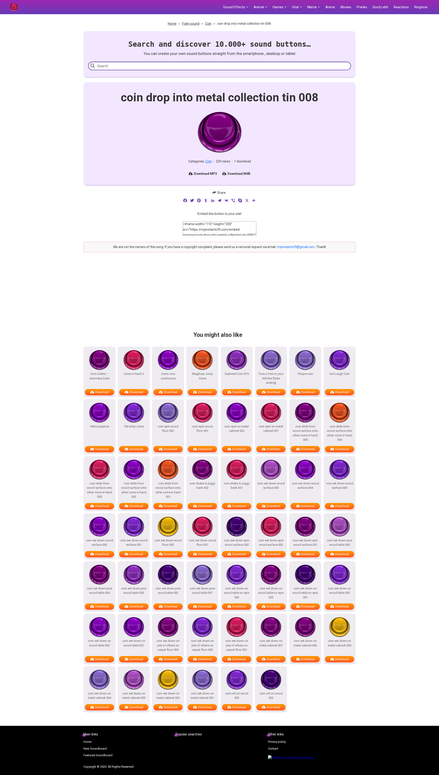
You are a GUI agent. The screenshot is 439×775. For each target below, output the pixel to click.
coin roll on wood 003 (236, 696)
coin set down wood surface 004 (305, 486)
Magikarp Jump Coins (202, 376)
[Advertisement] (219, 296)
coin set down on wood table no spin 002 (271, 593)
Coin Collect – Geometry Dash (99, 376)
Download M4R (239, 174)
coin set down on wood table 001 (133, 643)
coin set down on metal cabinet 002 (168, 696)
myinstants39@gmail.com (296, 247)
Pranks (362, 7)
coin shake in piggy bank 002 (202, 486)
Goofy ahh (380, 7)
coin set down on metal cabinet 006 (305, 643)
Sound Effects (234, 7)
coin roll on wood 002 (271, 696)
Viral (295, 7)
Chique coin (305, 373)
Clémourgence (99, 426)
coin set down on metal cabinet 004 (99, 696)
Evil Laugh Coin (340, 373)
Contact (273, 748)
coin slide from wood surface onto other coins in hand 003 (99, 490)
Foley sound (190, 23)
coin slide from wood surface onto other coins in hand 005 (305, 433)
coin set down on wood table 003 (339, 591)
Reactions (401, 7)
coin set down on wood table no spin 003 (236, 593)
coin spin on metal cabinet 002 (237, 429)
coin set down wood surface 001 (133, 543)
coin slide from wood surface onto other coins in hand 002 (134, 490)
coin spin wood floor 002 (168, 429)
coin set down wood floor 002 (168, 543)
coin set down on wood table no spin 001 (305, 593)
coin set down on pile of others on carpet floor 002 (202, 645)
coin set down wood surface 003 (339, 486)
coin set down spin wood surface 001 (305, 543)
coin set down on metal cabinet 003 (133, 696)
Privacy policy (277, 741)
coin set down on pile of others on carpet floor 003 (168, 645)
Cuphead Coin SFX (237, 373)
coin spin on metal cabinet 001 (271, 429)
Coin (208, 23)
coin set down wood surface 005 (271, 486)
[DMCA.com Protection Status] (312, 758)
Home (172, 23)
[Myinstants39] (14, 7)
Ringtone (421, 7)
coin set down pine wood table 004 (99, 591)
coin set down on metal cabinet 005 (339, 643)
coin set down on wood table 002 (99, 643)
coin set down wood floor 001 (202, 543)
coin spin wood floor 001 (202, 429)
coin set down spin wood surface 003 (236, 543)
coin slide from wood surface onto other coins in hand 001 (168, 490)
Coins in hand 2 (134, 373)
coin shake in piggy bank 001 (236, 486)
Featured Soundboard (97, 755)
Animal (259, 7)
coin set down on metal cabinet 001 (202, 696)
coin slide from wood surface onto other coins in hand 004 (339, 433)
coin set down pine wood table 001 (202, 591)
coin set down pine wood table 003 (133, 591)
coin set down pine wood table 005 (339, 543)
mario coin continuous (168, 376)
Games (278, 7)
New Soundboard (95, 748)
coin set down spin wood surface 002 (271, 543)
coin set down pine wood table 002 (168, 591)
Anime (330, 7)
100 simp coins (134, 426)
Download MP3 (205, 174)
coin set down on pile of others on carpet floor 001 (236, 645)
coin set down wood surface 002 (99, 543)
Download (102, 392)
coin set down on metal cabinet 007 (271, 643)
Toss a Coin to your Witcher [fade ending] (271, 378)
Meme (312, 7)
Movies (345, 7)
